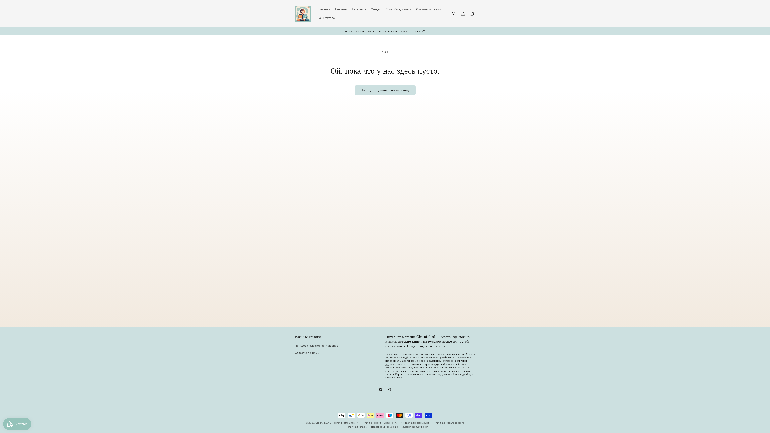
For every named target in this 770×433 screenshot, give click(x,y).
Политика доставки (356, 426)
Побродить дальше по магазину (385, 90)
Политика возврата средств (448, 422)
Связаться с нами (307, 352)
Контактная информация (415, 422)
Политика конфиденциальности (379, 422)
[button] (359, 9)
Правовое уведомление (384, 426)
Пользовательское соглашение (316, 345)
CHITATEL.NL (323, 422)
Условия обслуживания (415, 426)
